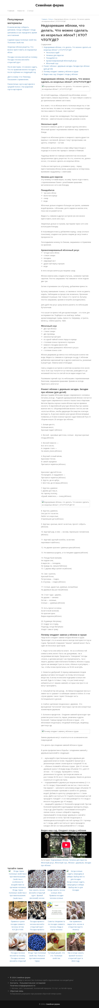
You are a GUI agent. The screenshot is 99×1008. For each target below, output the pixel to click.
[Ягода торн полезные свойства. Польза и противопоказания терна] (37, 950)
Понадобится (51, 58)
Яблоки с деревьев (76, 863)
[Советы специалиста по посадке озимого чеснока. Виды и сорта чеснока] (56, 919)
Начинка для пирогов (55, 55)
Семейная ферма (49, 5)
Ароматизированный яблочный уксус (61, 61)
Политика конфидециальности (22, 985)
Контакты (14, 983)
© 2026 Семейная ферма (20, 977)
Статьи (30, 11)
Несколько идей (52, 52)
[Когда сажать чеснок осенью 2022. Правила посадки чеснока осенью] (56, 887)
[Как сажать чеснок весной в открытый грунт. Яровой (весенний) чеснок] (37, 887)
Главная (10, 11)
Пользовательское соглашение (33, 983)
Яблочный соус (52, 63)
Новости (20, 11)
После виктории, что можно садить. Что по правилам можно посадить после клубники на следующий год (22, 69)
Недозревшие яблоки (59, 860)
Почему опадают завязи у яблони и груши (61, 71)
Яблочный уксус (47, 863)
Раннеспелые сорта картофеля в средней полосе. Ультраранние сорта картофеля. (21, 87)
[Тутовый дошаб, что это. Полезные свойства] (56, 950)
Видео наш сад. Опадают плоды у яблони (61, 74)
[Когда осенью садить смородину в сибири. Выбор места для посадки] (76, 879)
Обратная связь (16, 991)
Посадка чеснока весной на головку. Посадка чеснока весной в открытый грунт (22, 60)
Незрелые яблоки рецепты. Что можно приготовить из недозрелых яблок (22, 50)
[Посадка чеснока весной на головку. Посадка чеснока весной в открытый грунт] (18, 950)
